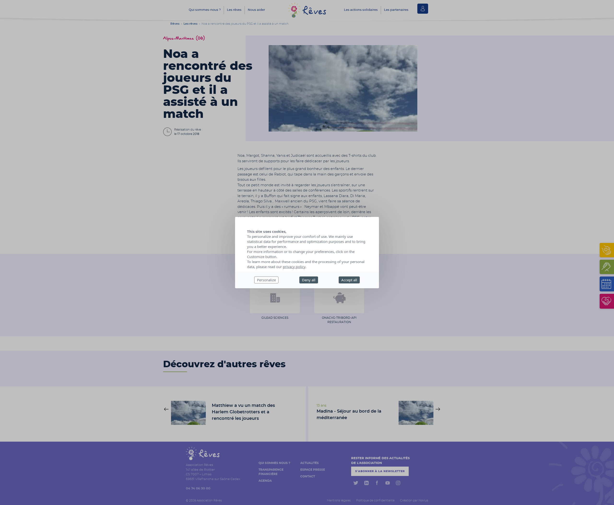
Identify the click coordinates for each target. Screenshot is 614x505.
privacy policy (294, 266)
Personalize (266, 279)
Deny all (308, 279)
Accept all (349, 279)
